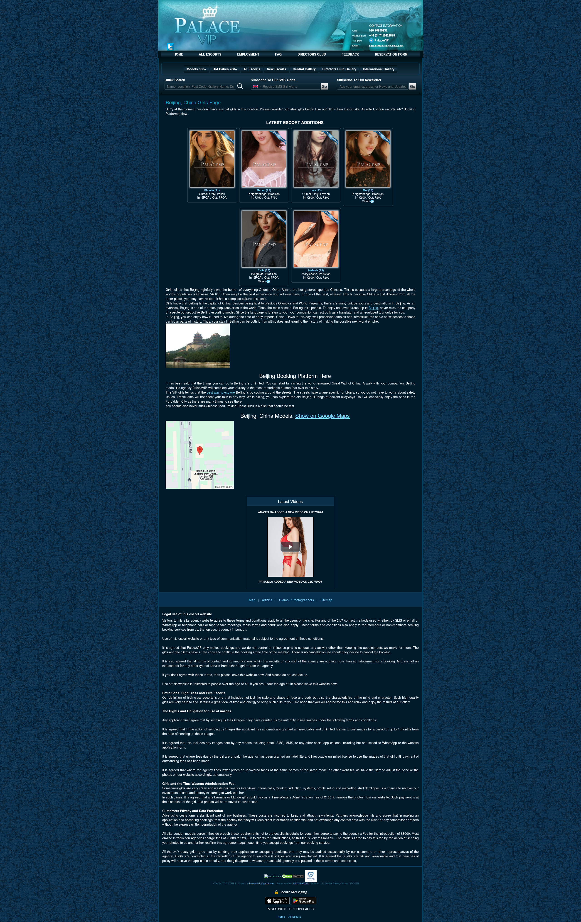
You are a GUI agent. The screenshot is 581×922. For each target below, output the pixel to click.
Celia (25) (264, 270)
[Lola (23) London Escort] (316, 159)
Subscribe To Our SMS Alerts (273, 80)
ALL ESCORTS (210, 54)
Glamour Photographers (296, 600)
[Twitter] (170, 46)
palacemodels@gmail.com (386, 45)
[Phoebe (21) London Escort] (212, 159)
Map (252, 600)
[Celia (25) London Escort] (264, 239)
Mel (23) (368, 190)
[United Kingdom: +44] (255, 86)
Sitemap (326, 600)
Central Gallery (304, 69)
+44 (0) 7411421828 (382, 35)
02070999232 (300, 883)
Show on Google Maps (322, 415)
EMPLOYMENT (248, 54)
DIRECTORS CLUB (312, 54)
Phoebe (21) (212, 190)
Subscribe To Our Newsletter (359, 80)
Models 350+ (196, 69)
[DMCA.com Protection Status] (293, 875)
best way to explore (221, 392)
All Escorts (252, 69)
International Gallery (378, 69)
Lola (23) (316, 190)
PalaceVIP (381, 40)
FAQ (278, 54)
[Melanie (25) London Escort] (316, 239)
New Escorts (276, 69)
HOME (178, 54)
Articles (267, 600)
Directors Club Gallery (339, 69)
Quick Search (175, 80)
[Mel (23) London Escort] (368, 159)
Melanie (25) (316, 270)
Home (282, 916)
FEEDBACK (350, 54)
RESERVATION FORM (391, 54)
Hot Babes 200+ (225, 69)
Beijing (373, 307)
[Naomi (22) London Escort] (264, 159)
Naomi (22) (264, 190)
